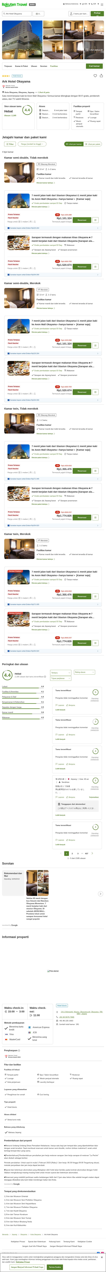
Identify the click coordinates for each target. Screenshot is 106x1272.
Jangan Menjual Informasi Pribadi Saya (66, 1246)
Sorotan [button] (43, 66)
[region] (53, 1262)
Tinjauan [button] (8, 66)
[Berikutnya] (100, 894)
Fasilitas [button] (54, 66)
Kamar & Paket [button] (21, 66)
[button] (14, 4)
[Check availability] (95, 220)
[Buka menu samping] (102, 4)
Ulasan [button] (34, 66)
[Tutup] (102, 1257)
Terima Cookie (55, 1267)
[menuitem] (72, 4)
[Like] (95, 75)
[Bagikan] (101, 75)
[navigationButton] (61, 853)
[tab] (73, 144)
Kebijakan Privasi (23, 1262)
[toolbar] (50, 13)
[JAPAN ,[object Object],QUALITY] (10, 87)
